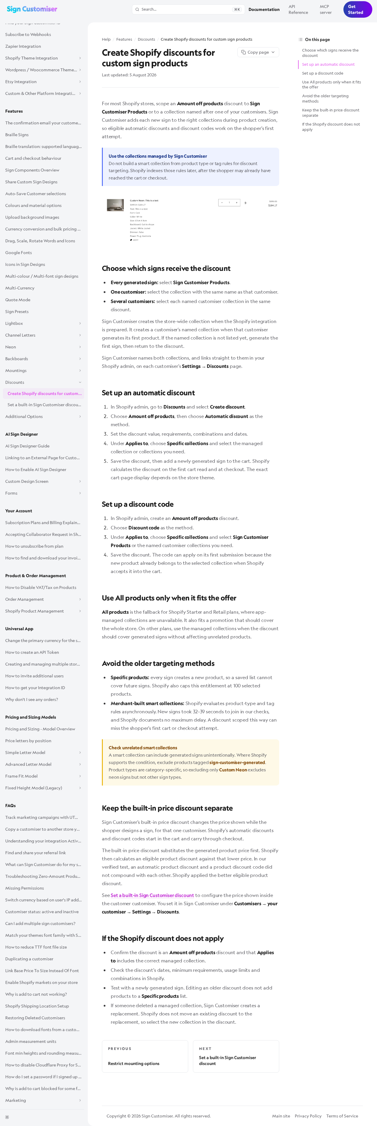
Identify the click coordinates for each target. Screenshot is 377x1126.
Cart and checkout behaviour (33, 158)
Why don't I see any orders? (31, 699)
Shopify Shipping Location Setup (37, 1006)
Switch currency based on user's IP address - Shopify (44, 900)
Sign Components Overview (32, 170)
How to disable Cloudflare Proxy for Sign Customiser (44, 1065)
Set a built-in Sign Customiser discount (45, 404)
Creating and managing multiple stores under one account (44, 664)
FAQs (10, 805)
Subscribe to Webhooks (28, 34)
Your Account (18, 510)
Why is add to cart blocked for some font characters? (44, 1088)
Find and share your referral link (35, 852)
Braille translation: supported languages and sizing (44, 146)
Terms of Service (342, 1116)
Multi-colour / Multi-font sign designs (41, 276)
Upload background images (32, 217)
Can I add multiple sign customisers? (40, 923)
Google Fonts (18, 252)
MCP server (326, 9)
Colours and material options (33, 205)
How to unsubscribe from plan (34, 546)
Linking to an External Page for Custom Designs (44, 457)
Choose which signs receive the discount (330, 52)
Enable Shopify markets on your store (41, 982)
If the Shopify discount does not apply (331, 126)
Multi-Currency (19, 288)
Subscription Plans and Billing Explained (43, 522)
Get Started (355, 9)
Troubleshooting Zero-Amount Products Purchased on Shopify (44, 876)
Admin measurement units (30, 1041)
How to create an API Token (32, 652)
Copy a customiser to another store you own (44, 829)
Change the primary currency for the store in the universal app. (44, 640)
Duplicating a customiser (29, 959)
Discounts (146, 39)
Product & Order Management (35, 575)
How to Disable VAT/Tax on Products (40, 587)
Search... (191, 9)
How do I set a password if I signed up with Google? (44, 1076)
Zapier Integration (23, 46)
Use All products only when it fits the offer (331, 84)
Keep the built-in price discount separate (330, 112)
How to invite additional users (34, 676)
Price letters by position (28, 740)
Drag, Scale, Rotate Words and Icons (40, 240)
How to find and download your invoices (44, 558)
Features (14, 111)
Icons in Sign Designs (25, 264)
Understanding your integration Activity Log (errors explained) (44, 841)
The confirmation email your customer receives (44, 123)
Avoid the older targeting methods (325, 98)
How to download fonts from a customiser (44, 1029)
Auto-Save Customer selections (35, 193)
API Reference (298, 9)
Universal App (19, 628)
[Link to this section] (97, 267)
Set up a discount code (322, 73)
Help (106, 39)
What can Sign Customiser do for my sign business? (44, 864)
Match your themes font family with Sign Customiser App (44, 935)
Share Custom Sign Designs (31, 182)
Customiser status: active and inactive (42, 911)
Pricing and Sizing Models (30, 717)
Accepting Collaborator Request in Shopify (44, 534)
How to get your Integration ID (35, 687)
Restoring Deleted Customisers (35, 1017)
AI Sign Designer (21, 434)
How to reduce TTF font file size (36, 947)
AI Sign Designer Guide (27, 446)
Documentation (264, 9)
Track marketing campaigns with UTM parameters (44, 817)
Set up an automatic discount (328, 64)
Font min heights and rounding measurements (44, 1053)
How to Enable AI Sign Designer (35, 469)
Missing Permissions (24, 888)
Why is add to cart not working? (36, 994)
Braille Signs (17, 134)
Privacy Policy (308, 1116)
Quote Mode (17, 299)
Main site (281, 1116)
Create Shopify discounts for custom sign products (46, 393)
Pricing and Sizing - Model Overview (40, 729)
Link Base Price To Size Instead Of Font (42, 970)
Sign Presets (17, 311)
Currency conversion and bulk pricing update (44, 229)
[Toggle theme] (7, 1117)
